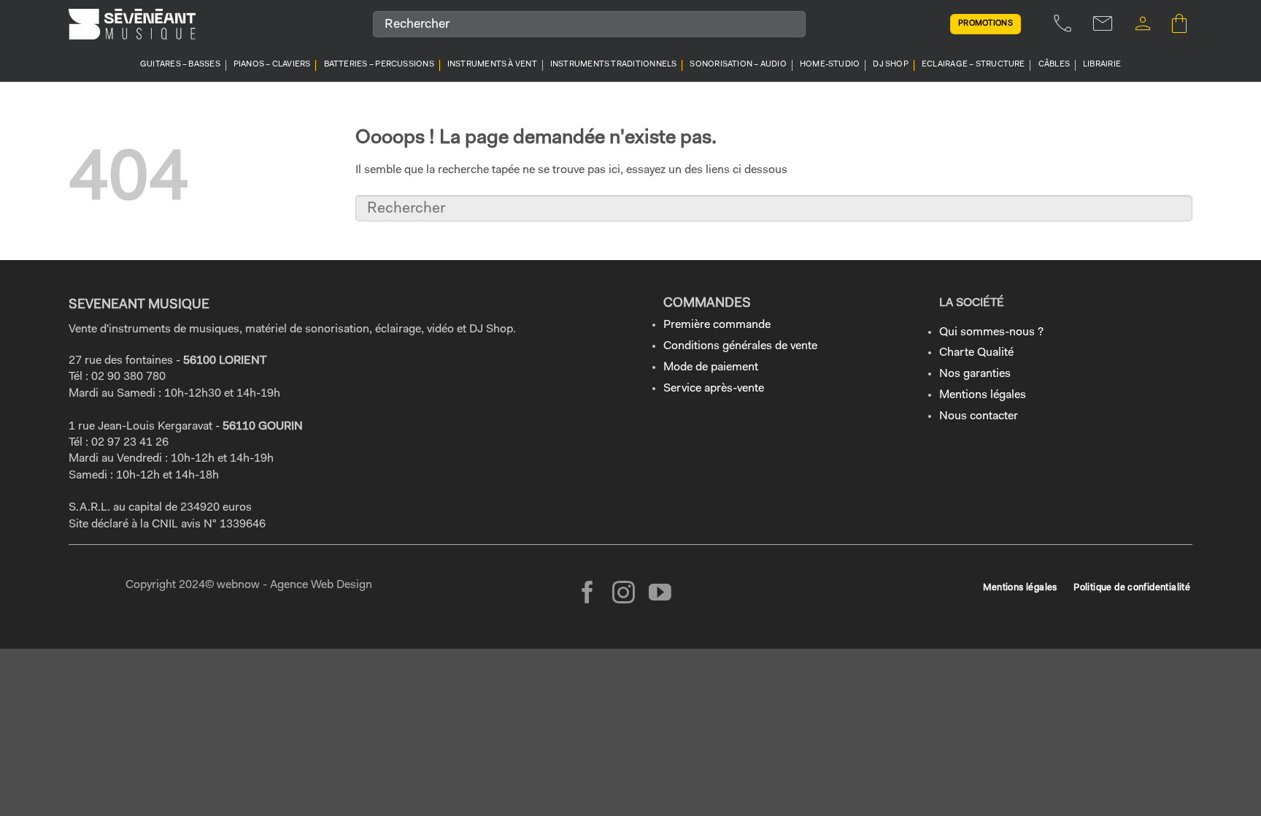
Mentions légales (982, 395)
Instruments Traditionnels (613, 65)
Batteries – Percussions (379, 65)
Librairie (1102, 65)
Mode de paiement (710, 367)
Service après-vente (713, 388)
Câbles (1054, 65)
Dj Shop (891, 65)
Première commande (717, 325)
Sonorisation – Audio (738, 65)
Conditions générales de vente (740, 346)
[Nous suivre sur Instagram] (623, 594)
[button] (1143, 24)
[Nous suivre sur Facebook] (587, 594)
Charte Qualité (976, 353)
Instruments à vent (492, 65)
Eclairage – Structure (973, 65)
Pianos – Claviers (272, 65)
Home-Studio (830, 65)
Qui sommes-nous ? (991, 332)
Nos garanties (975, 374)
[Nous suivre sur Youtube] (660, 594)
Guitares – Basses (180, 65)
